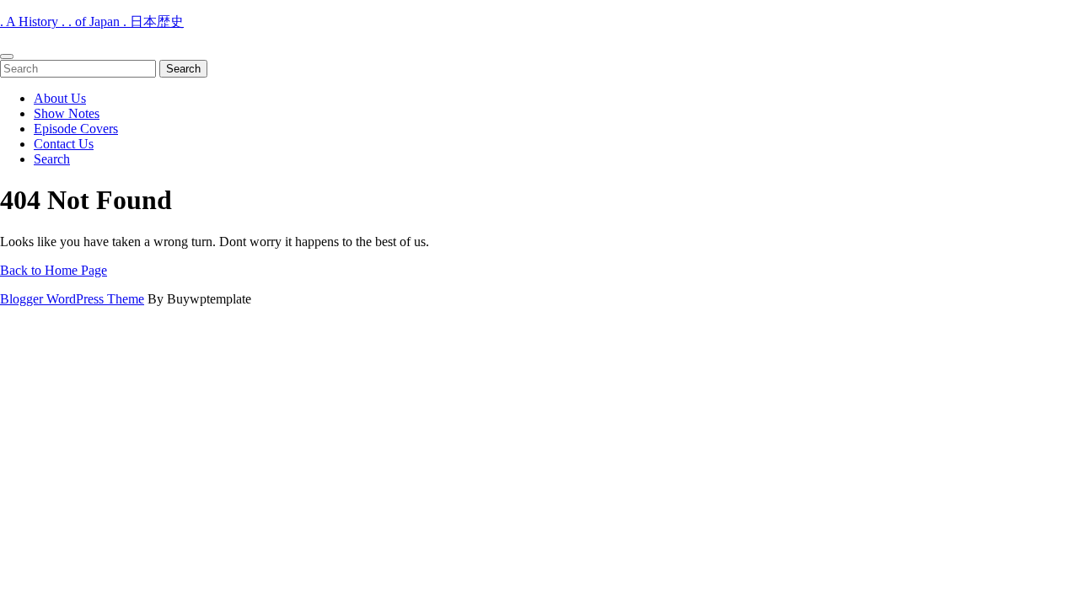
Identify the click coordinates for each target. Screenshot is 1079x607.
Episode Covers (76, 128)
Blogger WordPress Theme (72, 299)
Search (52, 159)
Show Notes (66, 113)
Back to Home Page (53, 270)
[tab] (6, 56)
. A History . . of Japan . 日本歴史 (92, 21)
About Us (60, 98)
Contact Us (64, 144)
